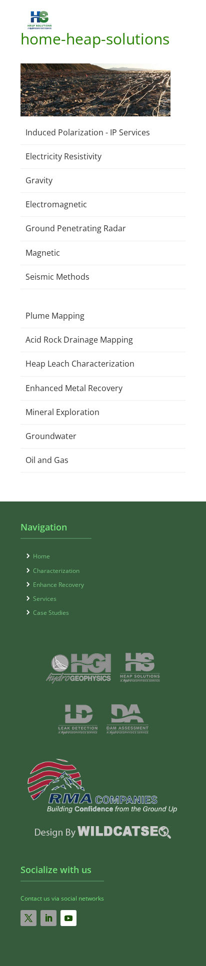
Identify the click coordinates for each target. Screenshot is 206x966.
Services (44, 598)
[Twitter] (28, 918)
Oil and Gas (47, 460)
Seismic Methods (58, 276)
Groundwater (51, 436)
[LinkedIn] (48, 918)
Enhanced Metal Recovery (74, 388)
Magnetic (43, 252)
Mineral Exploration (63, 412)
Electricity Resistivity (64, 156)
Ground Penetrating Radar (76, 228)
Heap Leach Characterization (80, 363)
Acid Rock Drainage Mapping (79, 339)
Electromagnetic (56, 204)
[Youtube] (68, 918)
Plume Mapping (55, 315)
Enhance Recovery (58, 584)
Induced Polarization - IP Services (88, 132)
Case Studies (51, 612)
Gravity (39, 180)
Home (41, 556)
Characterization (56, 570)
